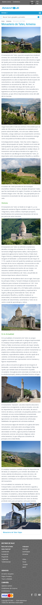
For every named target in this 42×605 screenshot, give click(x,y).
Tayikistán (4, 559)
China (24, 559)
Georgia (25, 549)
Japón (24, 567)
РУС (37, 1)
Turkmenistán (6, 562)
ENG (32, 1)
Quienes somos (6, 2)
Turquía (25, 564)
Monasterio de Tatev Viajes (12, 532)
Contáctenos (16, 2)
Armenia (8, 21)
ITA (37, 3)
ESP (32, 3)
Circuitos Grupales (7, 574)
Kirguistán (4, 557)
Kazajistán (4, 554)
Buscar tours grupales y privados (14, 17)
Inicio (2, 21)
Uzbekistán (5, 552)
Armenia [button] (4, 13)
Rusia (24, 562)
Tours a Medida (6, 579)
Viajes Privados (6, 576)
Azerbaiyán (26, 552)
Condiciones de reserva (9, 588)
